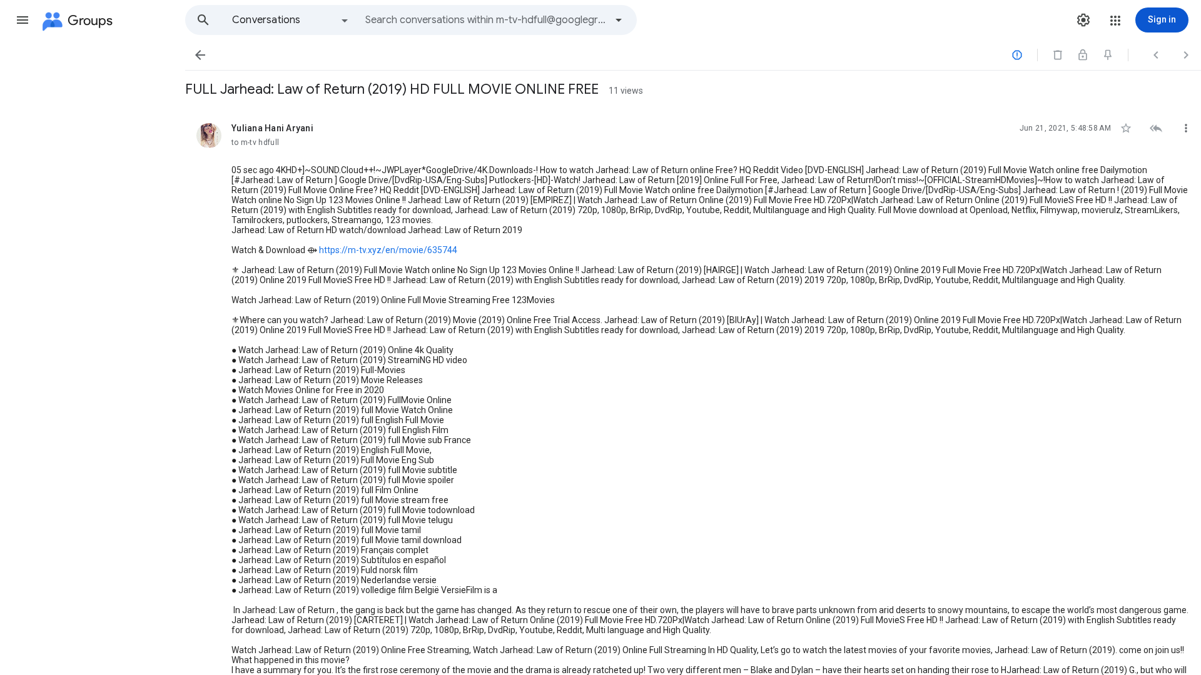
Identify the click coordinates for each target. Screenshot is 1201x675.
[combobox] (485, 20)
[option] (291, 20)
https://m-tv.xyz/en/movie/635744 (388, 250)
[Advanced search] (618, 20)
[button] (23, 20)
